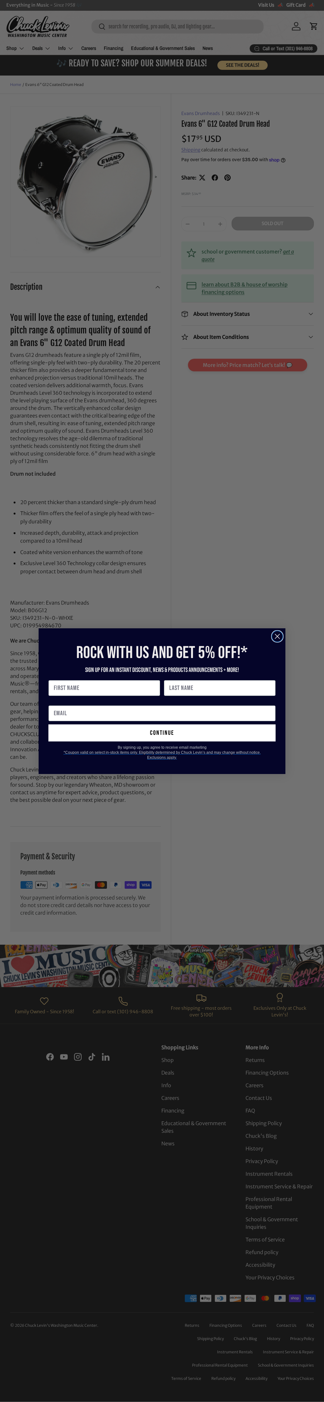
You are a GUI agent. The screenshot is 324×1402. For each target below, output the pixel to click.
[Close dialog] (277, 636)
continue (162, 733)
